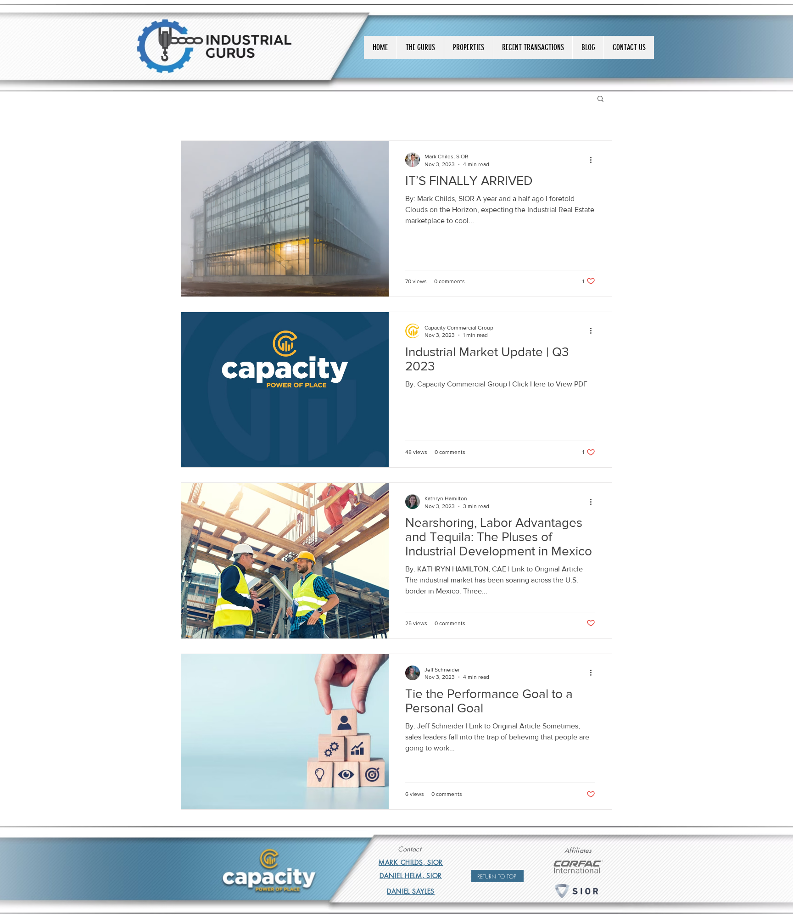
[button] (600, 99)
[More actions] (593, 159)
